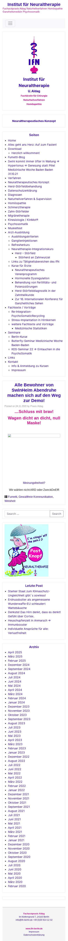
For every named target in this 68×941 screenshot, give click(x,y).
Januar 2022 (16, 790)
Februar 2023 (17, 748)
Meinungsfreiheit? (34, 482)
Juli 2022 (14, 765)
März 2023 (15, 744)
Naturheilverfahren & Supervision (29, 199)
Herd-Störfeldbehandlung (25, 186)
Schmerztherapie (19, 207)
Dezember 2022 (18, 756)
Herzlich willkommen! (26, 153)
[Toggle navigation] (10, 23)
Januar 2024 (16, 702)
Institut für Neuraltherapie (34, 4)
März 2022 (15, 781)
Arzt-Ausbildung (18, 232)
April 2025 (15, 652)
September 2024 (19, 669)
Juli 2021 (14, 815)
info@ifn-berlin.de (24, 920)
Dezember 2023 (18, 706)
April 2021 (14, 827)
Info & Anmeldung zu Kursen (30, 366)
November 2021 (18, 798)
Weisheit (10, 500)
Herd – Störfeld (25, 253)
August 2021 (16, 811)
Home (12, 140)
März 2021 (15, 831)
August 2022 (16, 761)
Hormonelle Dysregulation (32, 278)
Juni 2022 (14, 769)
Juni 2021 (14, 819)
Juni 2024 (14, 681)
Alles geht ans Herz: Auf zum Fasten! (32, 144)
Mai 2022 (14, 773)
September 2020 (19, 857)
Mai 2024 (14, 685)
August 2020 (16, 861)
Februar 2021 (16, 836)
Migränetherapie (18, 215)
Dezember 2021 (18, 794)
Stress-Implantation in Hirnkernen (34, 320)
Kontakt (13, 361)
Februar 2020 (17, 886)
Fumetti (12, 496)
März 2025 (15, 656)
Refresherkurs (21, 245)
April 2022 (15, 777)
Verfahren (14, 178)
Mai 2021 (14, 823)
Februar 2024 (17, 698)
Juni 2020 (14, 869)
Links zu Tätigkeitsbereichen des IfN (35, 261)
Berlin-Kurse (19, 336)
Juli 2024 (14, 677)
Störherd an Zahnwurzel (34, 257)
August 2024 (16, 673)
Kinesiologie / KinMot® (23, 219)
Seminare (14, 332)
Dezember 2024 (18, 664)
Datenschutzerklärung (22, 190)
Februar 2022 (17, 786)
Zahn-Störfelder (18, 211)
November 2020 (19, 848)
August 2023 (16, 723)
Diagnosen (15, 194)
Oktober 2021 (17, 802)
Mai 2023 (14, 735)
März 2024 (15, 694)
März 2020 (15, 882)
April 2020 (15, 877)
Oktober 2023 (17, 715)
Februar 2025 (17, 660)
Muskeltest (15, 228)
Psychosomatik (18, 224)
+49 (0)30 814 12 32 (42, 920)
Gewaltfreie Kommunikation (36, 496)
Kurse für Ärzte (21, 265)
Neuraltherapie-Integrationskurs (32, 249)
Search (56, 513)
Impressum (19, 370)
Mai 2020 (14, 873)
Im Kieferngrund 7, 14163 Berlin (34, 917)
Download (14, 148)
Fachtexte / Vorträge (22, 307)
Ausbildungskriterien (25, 236)
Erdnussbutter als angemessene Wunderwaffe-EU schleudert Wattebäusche (29, 604)
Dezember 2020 (18, 844)
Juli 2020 (14, 865)
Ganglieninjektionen (24, 240)
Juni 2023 (14, 731)
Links (11, 357)
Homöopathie (17, 203)
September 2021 (19, 806)
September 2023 (19, 719)
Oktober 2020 (17, 852)
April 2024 (15, 690)
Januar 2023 (16, 752)
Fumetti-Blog (16, 157)
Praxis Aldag (36, 406)
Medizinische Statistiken (31, 328)
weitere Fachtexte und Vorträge (33, 324)
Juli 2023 (14, 727)
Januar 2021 (16, 840)
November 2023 (19, 710)
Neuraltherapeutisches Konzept (34, 121)
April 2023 (15, 740)
